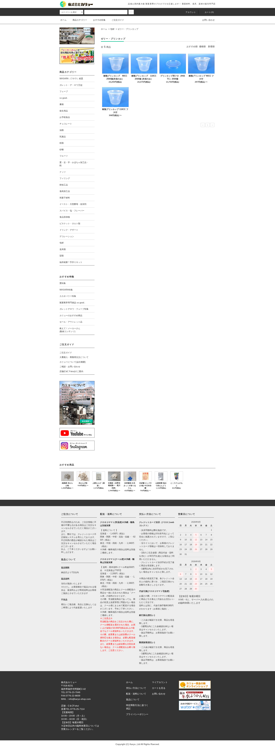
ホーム (63, 20)
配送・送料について (136, 693)
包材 (112, 29)
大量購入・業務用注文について (74, 357)
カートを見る (158, 688)
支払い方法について (136, 688)
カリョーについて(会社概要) (73, 362)
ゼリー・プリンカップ (128, 29)
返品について (132, 699)
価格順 (202, 46)
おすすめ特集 (99, 20)
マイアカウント (160, 682)
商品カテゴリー (80, 20)
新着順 (211, 46)
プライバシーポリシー (137, 714)
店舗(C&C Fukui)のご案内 (71, 371)
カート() (209, 12)
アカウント (191, 12)
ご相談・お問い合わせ (70, 366)
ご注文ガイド (118, 20)
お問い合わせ (208, 20)
